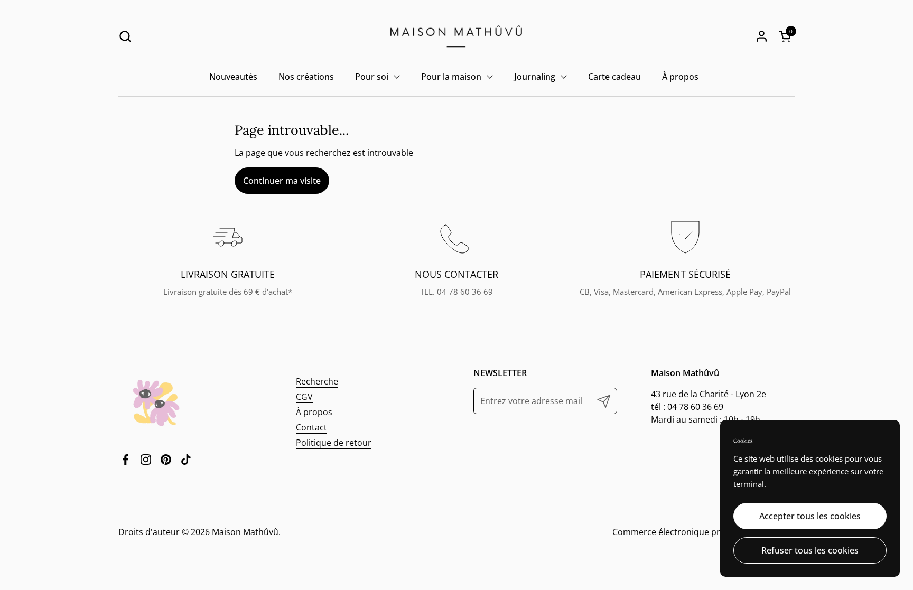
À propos (314, 412)
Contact (311, 427)
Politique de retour (333, 442)
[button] (125, 36)
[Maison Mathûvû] (456, 36)
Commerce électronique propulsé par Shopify (703, 532)
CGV (304, 396)
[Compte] (761, 36)
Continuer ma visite (282, 180)
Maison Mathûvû (245, 532)
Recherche (317, 381)
